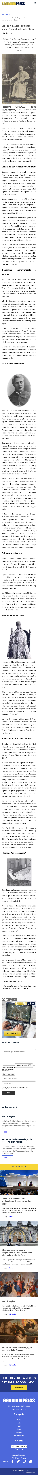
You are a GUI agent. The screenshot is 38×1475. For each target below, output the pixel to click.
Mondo (11, 1268)
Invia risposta (22, 1065)
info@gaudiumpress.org (19, 1455)
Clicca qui (19, 1387)
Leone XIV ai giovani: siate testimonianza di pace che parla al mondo (17, 1201)
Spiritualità (6, 14)
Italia (19, 1423)
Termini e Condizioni (29, 1472)
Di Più (6, 1132)
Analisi (19, 1420)
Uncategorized (19, 1435)
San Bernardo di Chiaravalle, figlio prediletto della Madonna (17, 1140)
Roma (11, 1217)
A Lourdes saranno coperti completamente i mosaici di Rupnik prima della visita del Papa (17, 1253)
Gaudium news (6, 18)
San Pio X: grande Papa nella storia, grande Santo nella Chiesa (18, 27)
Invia (9, 1093)
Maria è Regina (8, 1116)
